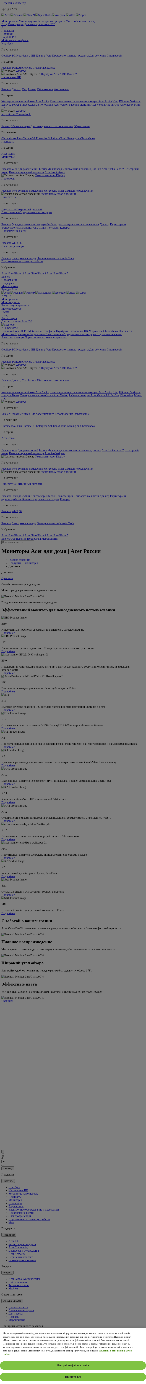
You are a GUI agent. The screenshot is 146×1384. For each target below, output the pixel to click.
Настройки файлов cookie (73, 1365)
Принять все (73, 1376)
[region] (73, 1356)
